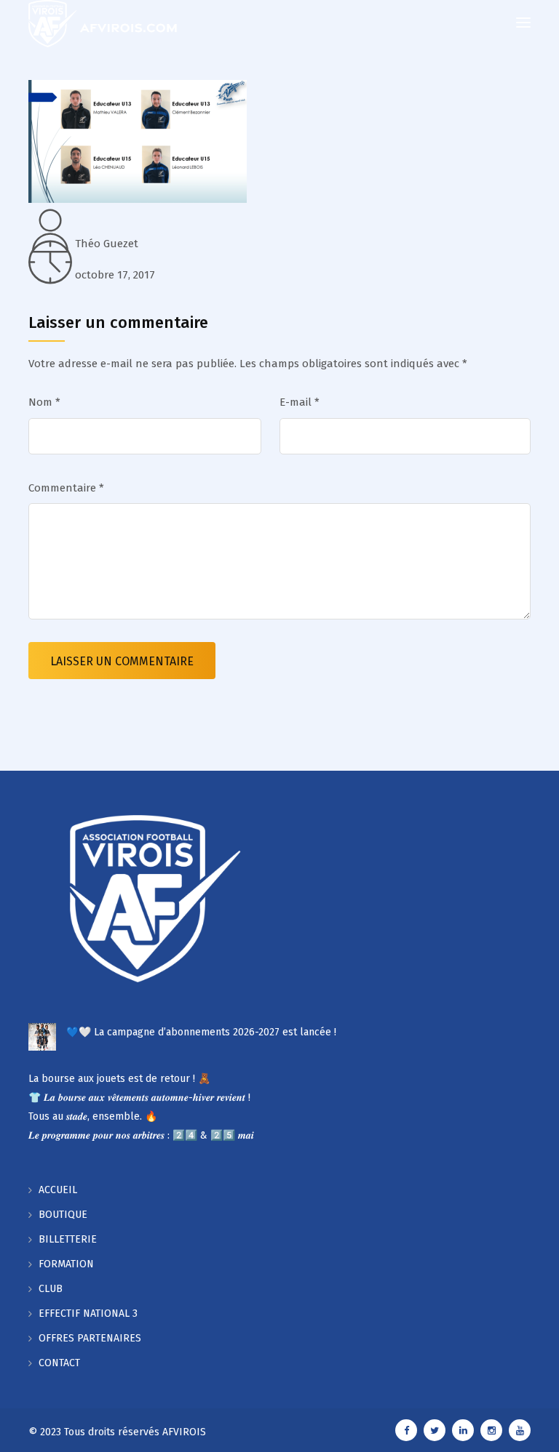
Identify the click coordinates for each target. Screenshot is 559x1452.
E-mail (300, 402)
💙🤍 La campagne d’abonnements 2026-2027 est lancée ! (201, 1032)
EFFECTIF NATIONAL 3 (88, 1313)
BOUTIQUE (63, 1214)
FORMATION (66, 1264)
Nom (44, 402)
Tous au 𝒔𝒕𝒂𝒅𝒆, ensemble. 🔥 (92, 1116)
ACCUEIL (58, 1190)
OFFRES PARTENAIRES (90, 1338)
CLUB (51, 1289)
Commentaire (66, 487)
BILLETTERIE (68, 1239)
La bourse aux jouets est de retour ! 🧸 (119, 1078)
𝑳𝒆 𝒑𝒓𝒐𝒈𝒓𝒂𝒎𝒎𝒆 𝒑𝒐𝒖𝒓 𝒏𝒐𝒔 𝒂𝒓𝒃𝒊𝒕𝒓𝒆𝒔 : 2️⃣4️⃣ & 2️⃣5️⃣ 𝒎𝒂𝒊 (141, 1135)
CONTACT (59, 1363)
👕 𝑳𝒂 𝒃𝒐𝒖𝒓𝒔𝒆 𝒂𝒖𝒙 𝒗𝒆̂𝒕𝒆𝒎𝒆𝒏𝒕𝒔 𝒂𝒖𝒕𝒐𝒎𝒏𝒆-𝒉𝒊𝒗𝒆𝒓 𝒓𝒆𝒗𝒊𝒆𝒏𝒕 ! (139, 1097)
